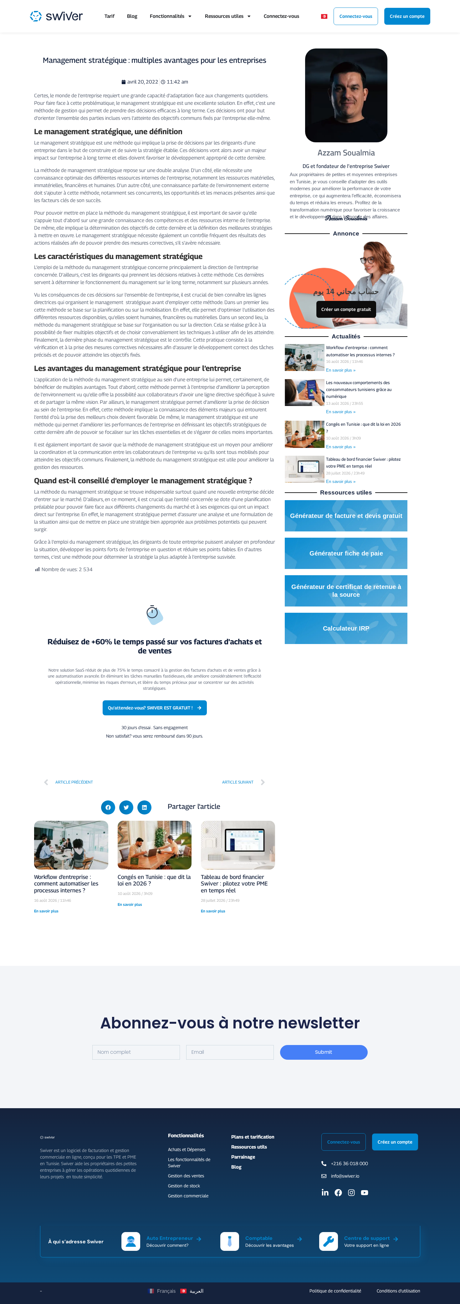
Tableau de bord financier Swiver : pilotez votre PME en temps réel (234, 884)
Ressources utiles (224, 16)
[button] (108, 807)
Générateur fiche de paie (346, 553)
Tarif (110, 16)
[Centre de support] (395, 1238)
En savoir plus (46, 911)
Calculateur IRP (346, 628)
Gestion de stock (184, 1185)
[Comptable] (299, 1238)
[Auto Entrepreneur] (199, 1238)
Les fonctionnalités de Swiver (189, 1162)
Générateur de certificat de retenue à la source (346, 590)
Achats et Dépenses (186, 1149)
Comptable (259, 1238)
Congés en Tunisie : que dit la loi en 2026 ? (363, 427)
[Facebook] (338, 1192)
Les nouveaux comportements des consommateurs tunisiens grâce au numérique (359, 389)
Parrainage (243, 1156)
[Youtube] (364, 1192)
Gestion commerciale (188, 1195)
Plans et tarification (252, 1136)
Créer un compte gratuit (346, 309)
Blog (132, 16)
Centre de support (367, 1238)
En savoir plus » (340, 370)
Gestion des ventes (186, 1175)
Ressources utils (249, 1146)
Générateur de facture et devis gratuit (346, 515)
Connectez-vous (281, 16)
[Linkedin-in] (325, 1192)
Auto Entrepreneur (169, 1238)
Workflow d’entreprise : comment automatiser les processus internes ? (66, 884)
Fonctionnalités (167, 16)
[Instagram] (351, 1192)
